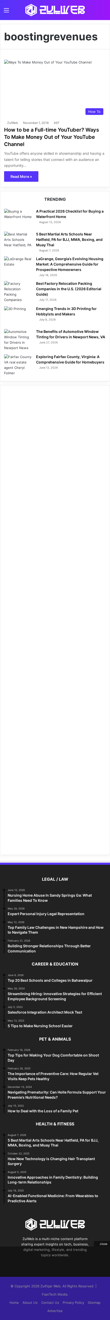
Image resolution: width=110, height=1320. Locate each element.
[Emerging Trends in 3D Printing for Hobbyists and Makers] (18, 315)
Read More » (21, 176)
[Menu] (6, 12)
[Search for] (103, 12)
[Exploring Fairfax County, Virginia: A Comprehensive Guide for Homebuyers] (18, 365)
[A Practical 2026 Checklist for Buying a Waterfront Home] (18, 218)
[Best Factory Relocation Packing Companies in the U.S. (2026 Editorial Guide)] (18, 292)
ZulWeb (12, 123)
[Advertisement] (55, 620)
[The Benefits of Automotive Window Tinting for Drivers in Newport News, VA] (18, 340)
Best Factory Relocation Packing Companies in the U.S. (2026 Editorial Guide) (68, 288)
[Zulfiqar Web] (55, 10)
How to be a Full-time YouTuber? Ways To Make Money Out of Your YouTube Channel (51, 137)
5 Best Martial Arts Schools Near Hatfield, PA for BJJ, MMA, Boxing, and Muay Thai (69, 239)
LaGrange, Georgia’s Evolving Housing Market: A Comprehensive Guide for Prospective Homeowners (69, 264)
